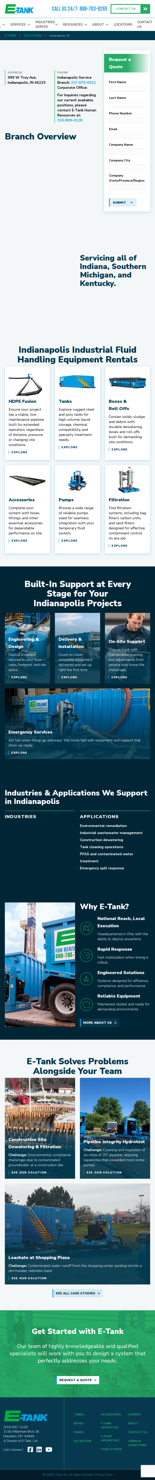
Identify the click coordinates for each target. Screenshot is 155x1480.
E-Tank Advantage (110, 1425)
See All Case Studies (75, 1293)
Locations (123, 24)
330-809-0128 (69, 120)
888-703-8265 (93, 9)
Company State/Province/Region (127, 178)
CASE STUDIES (111, 1449)
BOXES (78, 1423)
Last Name (117, 98)
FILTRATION (82, 1441)
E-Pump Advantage (110, 1438)
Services (18, 24)
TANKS (79, 1414)
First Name (117, 82)
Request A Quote (75, 1380)
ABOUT (133, 1423)
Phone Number (120, 113)
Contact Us (144, 24)
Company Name (121, 144)
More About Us (97, 1023)
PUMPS (79, 1432)
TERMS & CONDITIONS (137, 1443)
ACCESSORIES (111, 1414)
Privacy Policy (103, 1475)
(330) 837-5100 (15, 1427)
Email (113, 129)
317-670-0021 (83, 82)
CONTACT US (137, 1432)
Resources (73, 24)
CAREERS (134, 1414)
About (99, 24)
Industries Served (45, 24)
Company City (119, 160)
